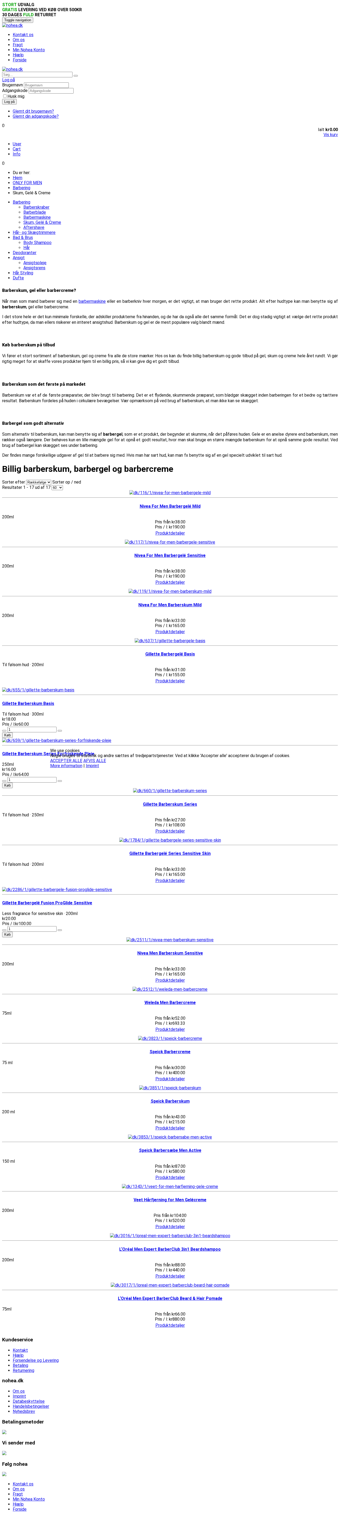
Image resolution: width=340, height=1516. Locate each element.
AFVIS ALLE (94, 760)
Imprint (92, 765)
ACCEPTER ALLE (66, 760)
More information (66, 765)
